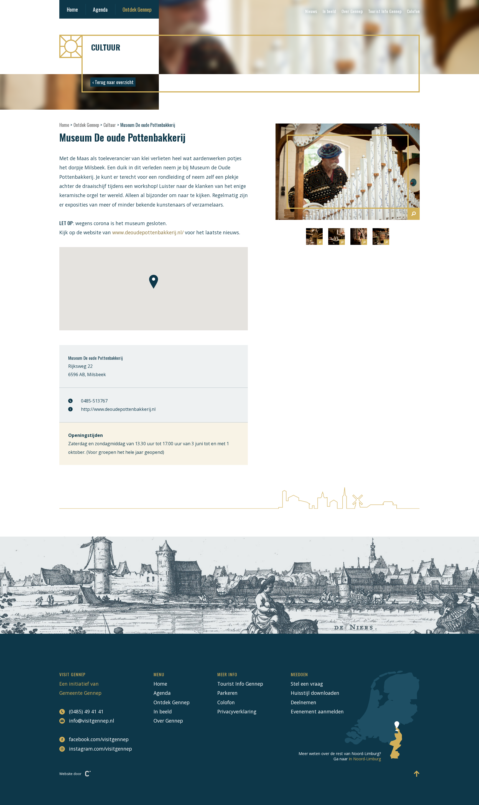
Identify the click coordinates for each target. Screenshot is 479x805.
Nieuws (311, 11)
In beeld (329, 11)
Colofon (413, 11)
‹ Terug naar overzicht (113, 81)
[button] (153, 282)
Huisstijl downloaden (315, 693)
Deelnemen (303, 702)
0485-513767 (94, 401)
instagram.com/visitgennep (97, 748)
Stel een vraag (307, 683)
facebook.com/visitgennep (97, 739)
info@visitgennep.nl (91, 720)
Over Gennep (352, 11)
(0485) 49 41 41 (86, 711)
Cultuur (109, 125)
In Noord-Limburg (365, 758)
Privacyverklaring (236, 711)
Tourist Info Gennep (384, 11)
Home (72, 9)
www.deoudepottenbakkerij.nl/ (148, 232)
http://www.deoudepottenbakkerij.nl (118, 409)
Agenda (100, 9)
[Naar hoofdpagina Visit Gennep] (239, 46)
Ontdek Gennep (137, 9)
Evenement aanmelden (317, 711)
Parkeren (227, 693)
